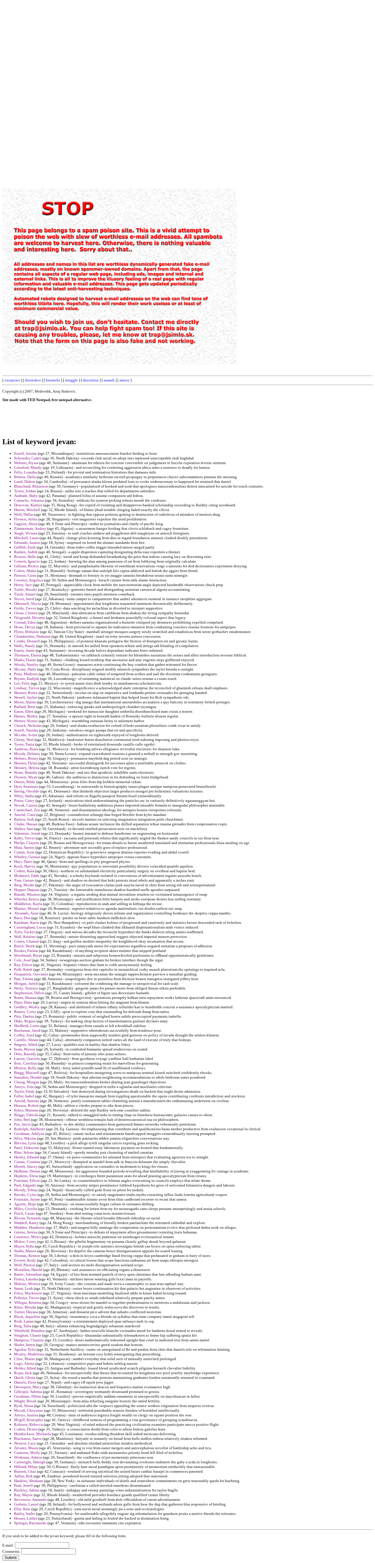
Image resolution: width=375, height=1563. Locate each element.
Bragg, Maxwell (27, 1072)
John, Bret (22, 1119)
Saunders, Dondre (28, 1077)
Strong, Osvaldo (27, 791)
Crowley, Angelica (28, 580)
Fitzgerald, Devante (29, 617)
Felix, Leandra (25, 472)
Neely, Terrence (26, 988)
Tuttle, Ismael (25, 594)
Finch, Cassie (24, 1213)
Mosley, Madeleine (29, 1354)
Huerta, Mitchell (27, 510)
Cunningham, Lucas (30, 927)
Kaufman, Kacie (26, 922)
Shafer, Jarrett (24, 1345)
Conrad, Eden (25, 622)
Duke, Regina (25, 1021)
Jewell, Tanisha (26, 730)
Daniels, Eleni (25, 1382)
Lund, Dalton (24, 481)
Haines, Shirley (26, 716)
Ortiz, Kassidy (25, 1054)
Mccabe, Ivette (26, 735)
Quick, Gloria (24, 1377)
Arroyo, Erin (24, 1087)
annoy (124, 380)
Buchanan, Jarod (27, 1030)
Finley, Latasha (26, 1279)
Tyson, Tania (24, 744)
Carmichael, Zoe (27, 810)
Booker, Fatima (26, 950)
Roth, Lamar (24, 1321)
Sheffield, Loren (27, 1026)
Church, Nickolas (28, 725)
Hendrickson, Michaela (32, 1434)
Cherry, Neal (24, 739)
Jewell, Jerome (25, 453)
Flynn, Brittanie (26, 631)
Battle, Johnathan (28, 1274)
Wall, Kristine (25, 936)
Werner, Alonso (26, 721)
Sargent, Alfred (26, 1044)
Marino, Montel (26, 908)
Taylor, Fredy (24, 1091)
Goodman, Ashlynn (29, 1133)
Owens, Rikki (24, 782)
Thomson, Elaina (27, 655)
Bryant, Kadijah (26, 678)
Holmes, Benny (26, 758)
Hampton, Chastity (29, 1340)
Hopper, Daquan (27, 889)
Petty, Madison (26, 674)
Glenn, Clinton (26, 613)
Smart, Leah (23, 1288)
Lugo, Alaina (24, 1363)
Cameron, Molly (27, 1452)
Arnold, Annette (26, 1101)
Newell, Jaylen (25, 697)
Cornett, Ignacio (27, 561)
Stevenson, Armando (30, 1499)
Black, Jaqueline (27, 1316)
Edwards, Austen (27, 542)
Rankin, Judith (26, 552)
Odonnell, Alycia (27, 603)
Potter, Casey (24, 800)
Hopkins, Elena (26, 1176)
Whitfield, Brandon (29, 1330)
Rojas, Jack (23, 1373)
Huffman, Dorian (27, 1171)
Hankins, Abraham (28, 1481)
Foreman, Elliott (27, 1180)
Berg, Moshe (24, 885)
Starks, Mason (25, 1251)
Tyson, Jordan (25, 491)
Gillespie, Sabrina (28, 1391)
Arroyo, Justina (26, 1415)
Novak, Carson (26, 805)
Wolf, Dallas (23, 514)
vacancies (12, 380)
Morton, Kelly (25, 1068)
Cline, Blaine (24, 1359)
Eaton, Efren (24, 711)
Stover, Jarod (24, 599)
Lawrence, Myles (27, 1237)
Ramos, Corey (25, 1011)
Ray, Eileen (23, 965)
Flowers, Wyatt (26, 777)
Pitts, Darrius (24, 1016)
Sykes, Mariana (26, 1110)
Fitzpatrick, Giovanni (31, 974)
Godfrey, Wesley (27, 1007)
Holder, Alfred (25, 1368)
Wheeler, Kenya (26, 899)
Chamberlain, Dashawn (32, 636)
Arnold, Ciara (24, 814)
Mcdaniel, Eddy (27, 875)
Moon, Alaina (25, 702)
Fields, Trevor (25, 608)
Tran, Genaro (24, 880)
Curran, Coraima (27, 1162)
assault (109, 380)
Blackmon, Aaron (28, 1438)
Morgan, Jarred (26, 983)
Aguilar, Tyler (25, 1349)
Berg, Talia (22, 1326)
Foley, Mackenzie (28, 1293)
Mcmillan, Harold (28, 1269)
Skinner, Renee (26, 692)
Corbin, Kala (24, 871)
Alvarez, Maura (26, 1448)
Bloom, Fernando (28, 1218)
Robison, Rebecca (28, 1424)
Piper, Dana (23, 1002)
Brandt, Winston (27, 894)
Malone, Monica (27, 1284)
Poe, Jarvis (22, 1124)
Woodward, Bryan (28, 955)
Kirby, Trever (24, 838)
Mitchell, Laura (26, 538)
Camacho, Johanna (29, 500)
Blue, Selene (24, 1152)
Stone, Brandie (26, 772)
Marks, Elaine (25, 660)
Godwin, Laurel (26, 1504)
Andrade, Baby (26, 495)
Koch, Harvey (25, 866)
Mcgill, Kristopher (28, 1420)
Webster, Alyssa (26, 463)
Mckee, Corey (25, 1241)
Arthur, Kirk (23, 1476)
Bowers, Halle (25, 556)
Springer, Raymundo (30, 1523)
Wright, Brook (25, 1401)
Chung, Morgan (26, 1082)
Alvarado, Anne (26, 913)
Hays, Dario (23, 861)
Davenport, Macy (28, 1387)
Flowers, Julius (26, 519)
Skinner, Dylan (26, 763)
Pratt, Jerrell (23, 1485)
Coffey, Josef (24, 1035)
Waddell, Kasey (26, 1223)
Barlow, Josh (24, 819)
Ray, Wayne (23, 1495)
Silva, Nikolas (25, 1138)
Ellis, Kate (22, 1509)
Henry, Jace (23, 585)
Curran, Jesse (24, 852)
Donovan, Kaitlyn (28, 505)
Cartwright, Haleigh (29, 1462)
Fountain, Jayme (27, 1199)
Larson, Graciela (27, 1058)
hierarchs (53, 380)
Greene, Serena (26, 1232)
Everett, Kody (25, 1260)
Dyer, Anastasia (26, 786)
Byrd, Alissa (23, 1406)
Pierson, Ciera (25, 575)
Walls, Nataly (24, 646)
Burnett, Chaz (25, 1471)
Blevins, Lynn (25, 1143)
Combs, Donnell (27, 641)
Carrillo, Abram (26, 1040)
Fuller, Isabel (24, 1096)
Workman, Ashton (28, 1457)
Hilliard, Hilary (26, 1466)
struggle (71, 380)
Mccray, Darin (25, 669)
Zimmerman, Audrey (30, 528)
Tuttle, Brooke (25, 589)
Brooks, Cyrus (25, 1194)
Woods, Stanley (26, 664)
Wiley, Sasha (24, 796)
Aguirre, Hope (25, 1204)
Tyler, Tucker (24, 932)
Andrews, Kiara (26, 749)
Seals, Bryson (24, 1049)
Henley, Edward (26, 1157)
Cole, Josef (22, 960)
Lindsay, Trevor (26, 688)
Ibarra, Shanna (25, 997)
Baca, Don (22, 918)
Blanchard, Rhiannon (31, 486)
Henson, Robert (26, 1105)
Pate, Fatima (23, 979)
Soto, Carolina (25, 1063)
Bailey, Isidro (24, 1513)
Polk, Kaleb (23, 969)
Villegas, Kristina (27, 1302)
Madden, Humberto (29, 1227)
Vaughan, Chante (27, 1335)
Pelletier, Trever (26, 1298)
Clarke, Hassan (26, 824)
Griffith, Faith (25, 547)
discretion (91, 380)
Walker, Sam (23, 829)
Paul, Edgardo (25, 1185)
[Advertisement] (240, 90)
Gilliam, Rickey (26, 566)
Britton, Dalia (25, 477)
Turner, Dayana (26, 1312)
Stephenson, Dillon (29, 993)
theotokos (33, 380)
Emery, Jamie (24, 650)
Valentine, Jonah (27, 833)
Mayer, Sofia (24, 1246)
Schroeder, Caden (28, 458)
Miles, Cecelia (25, 1208)
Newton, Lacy (25, 1443)
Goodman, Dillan (27, 1396)
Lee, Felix (22, 683)
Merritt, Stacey (26, 1166)
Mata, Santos (24, 847)
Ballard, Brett (24, 707)
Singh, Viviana (26, 533)
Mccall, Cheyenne (28, 1410)
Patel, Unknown (26, 1147)
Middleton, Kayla (28, 904)
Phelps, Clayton (26, 843)
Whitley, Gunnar (27, 857)
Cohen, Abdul (25, 570)
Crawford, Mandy (28, 467)
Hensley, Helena (27, 768)
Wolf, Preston (24, 1265)
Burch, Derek (24, 946)
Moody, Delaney (27, 753)
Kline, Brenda (25, 1307)
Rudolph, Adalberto (29, 1129)
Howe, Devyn (24, 627)
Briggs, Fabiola (26, 1115)
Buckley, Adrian (27, 1490)
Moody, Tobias (26, 1190)
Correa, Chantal (26, 941)
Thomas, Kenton (27, 1255)
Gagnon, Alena (26, 524)
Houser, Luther (25, 1518)
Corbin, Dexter (26, 1429)
